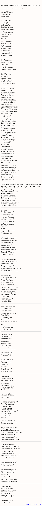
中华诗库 (30, 504)
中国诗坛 (38, 504)
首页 (40, 504)
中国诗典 (33, 504)
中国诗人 (35, 504)
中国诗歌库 (27, 504)
